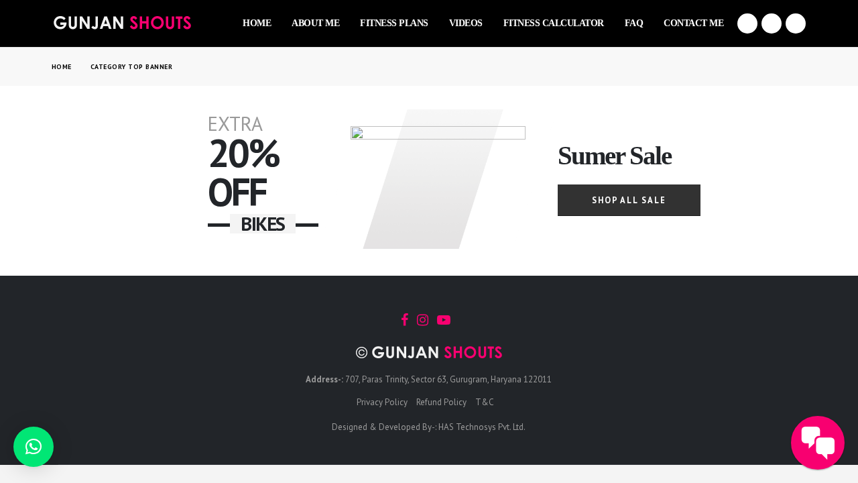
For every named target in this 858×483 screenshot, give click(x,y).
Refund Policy (441, 402)
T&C (484, 402)
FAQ (634, 23)
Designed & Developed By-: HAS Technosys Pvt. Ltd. (429, 427)
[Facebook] (747, 23)
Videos (466, 23)
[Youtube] (771, 23)
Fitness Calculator (553, 23)
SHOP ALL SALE (629, 200)
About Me (315, 23)
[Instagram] (796, 23)
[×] (33, 447)
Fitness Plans (394, 23)
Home (257, 23)
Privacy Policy (382, 402)
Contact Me (693, 23)
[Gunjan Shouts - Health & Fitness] (122, 22)
